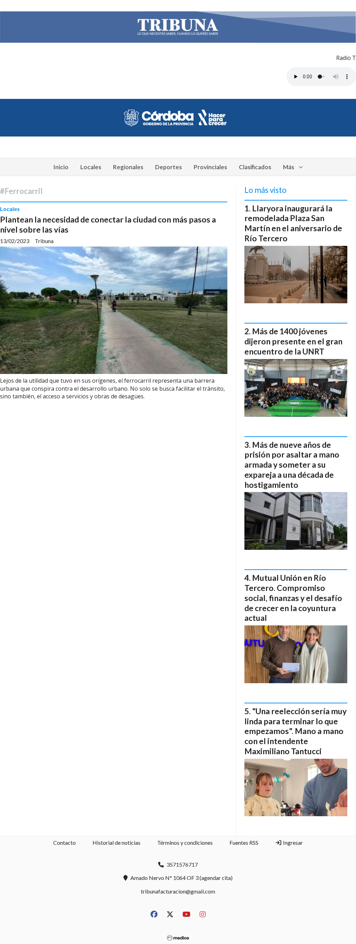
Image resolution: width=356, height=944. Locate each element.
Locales (90, 167)
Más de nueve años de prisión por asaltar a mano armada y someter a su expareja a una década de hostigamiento (291, 465)
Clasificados (255, 167)
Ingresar (292, 842)
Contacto (64, 842)
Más (288, 167)
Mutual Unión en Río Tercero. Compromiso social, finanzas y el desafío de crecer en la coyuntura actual (293, 598)
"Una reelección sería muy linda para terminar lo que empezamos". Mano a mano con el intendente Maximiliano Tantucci (295, 731)
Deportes (168, 167)
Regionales (128, 167)
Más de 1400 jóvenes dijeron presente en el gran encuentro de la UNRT (293, 341)
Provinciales (210, 167)
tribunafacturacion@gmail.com (178, 891)
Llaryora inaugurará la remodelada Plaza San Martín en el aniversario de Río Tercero (293, 223)
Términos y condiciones (185, 842)
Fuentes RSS (243, 842)
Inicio (60, 167)
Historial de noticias (116, 842)
